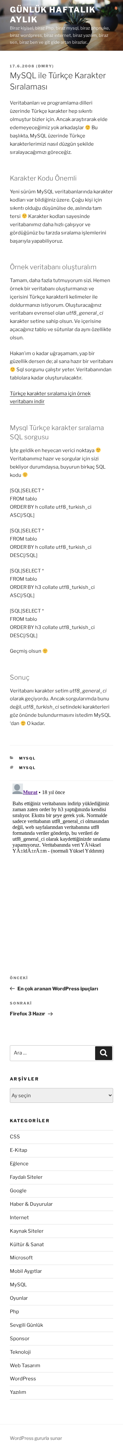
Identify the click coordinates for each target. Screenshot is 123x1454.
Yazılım (18, 1392)
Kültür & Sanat (27, 1245)
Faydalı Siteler (26, 1177)
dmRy (45, 66)
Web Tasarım (25, 1366)
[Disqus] (61, 863)
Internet (19, 1218)
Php (14, 1312)
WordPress (23, 1379)
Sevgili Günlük (26, 1325)
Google (18, 1191)
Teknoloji (20, 1352)
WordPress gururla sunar (36, 1438)
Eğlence (19, 1164)
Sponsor (20, 1339)
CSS (15, 1137)
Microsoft (21, 1258)
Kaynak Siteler (27, 1231)
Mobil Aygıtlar (26, 1271)
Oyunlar (19, 1298)
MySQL (27, 758)
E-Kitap (18, 1150)
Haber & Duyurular (31, 1204)
